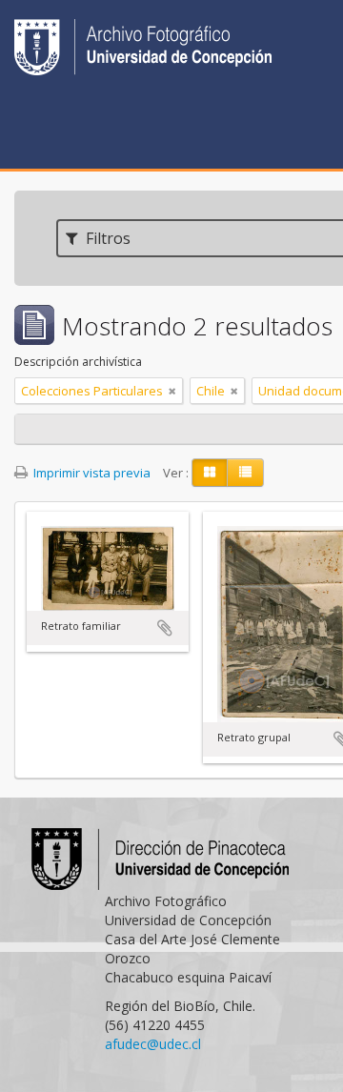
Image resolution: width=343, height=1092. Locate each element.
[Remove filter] (172, 390)
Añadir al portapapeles (164, 627)
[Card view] (210, 472)
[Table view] (245, 472)
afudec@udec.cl (153, 1044)
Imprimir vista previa (90, 472)
